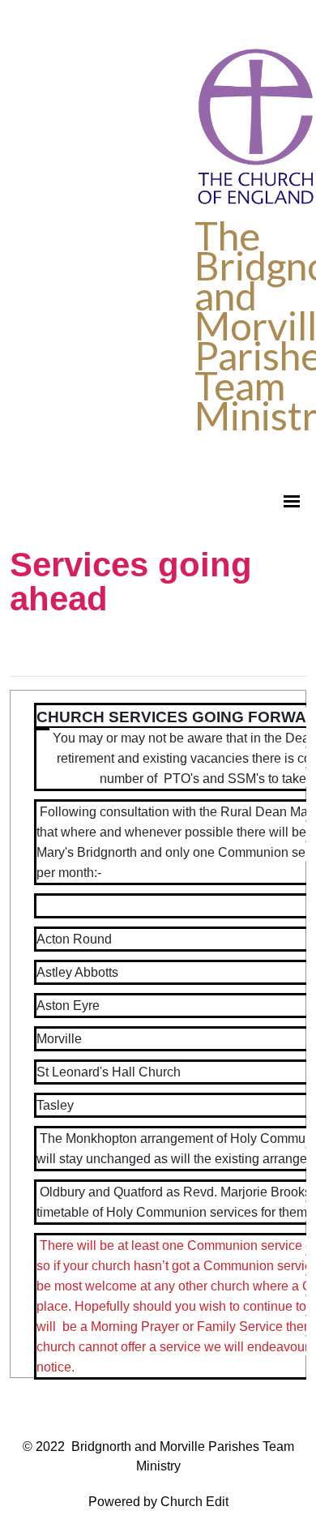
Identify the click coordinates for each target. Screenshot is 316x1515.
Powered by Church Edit (158, 1502)
